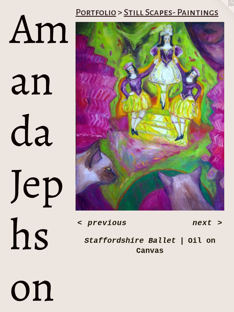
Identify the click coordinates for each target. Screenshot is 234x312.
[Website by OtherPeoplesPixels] (222, 12)
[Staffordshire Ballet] (150, 116)
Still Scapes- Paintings (171, 12)
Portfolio (96, 12)
